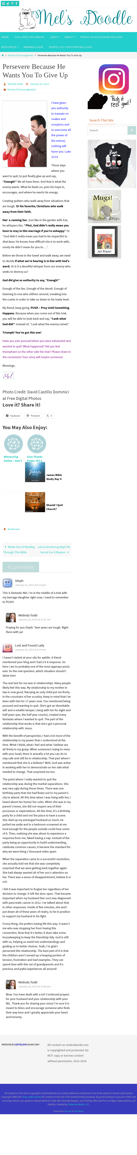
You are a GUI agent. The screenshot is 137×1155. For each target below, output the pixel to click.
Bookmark (13, 527)
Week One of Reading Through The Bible (19, 546)
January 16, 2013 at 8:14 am (30, 646)
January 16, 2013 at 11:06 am (34, 983)
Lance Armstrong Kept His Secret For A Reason (54, 546)
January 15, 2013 (39, 83)
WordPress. (79, 1108)
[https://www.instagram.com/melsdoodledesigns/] (3, 3)
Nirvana (68, 1108)
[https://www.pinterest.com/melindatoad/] (12, 3)
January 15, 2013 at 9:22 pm (30, 582)
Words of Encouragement (20, 55)
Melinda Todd (15, 83)
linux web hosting (31, 1094)
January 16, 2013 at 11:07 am (34, 616)
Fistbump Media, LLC (78, 1101)
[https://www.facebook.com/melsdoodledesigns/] (16, 3)
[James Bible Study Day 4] (13, 475)
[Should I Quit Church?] (13, 505)
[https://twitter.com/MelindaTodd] (8, 3)
